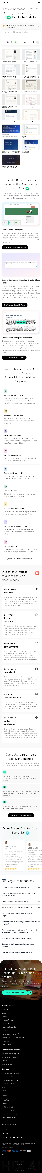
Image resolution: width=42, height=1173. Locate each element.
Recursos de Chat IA (8, 1084)
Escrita (4, 1091)
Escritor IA (5, 1030)
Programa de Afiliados (9, 1110)
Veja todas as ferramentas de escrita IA (20, 559)
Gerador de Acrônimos (12, 455)
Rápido (25, 42)
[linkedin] (10, 1138)
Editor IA (4, 1060)
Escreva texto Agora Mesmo (14, 993)
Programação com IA (9, 1027)
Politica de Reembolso (9, 1121)
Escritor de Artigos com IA (10, 1034)
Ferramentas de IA (8, 1064)
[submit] (37, 42)
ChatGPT (5, 1087)
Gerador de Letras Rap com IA (15, 526)
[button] (21, 887)
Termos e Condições (9, 1117)
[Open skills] (11, 42)
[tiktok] (21, 1138)
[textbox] (21, 35)
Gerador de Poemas (11, 491)
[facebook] (3, 1138)
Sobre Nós (5, 1100)
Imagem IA (5, 1013)
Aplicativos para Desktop (10, 1057)
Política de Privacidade (9, 1114)
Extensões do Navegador (10, 1054)
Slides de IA (6, 1023)
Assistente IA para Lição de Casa (13, 1037)
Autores (4, 1103)
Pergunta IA (5, 1041)
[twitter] (7, 1138)
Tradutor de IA (6, 1044)
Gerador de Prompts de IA (14, 509)
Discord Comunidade (9, 1124)
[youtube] (14, 1138)
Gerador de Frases (11, 546)
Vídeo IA (4, 1016)
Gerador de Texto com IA (13, 395)
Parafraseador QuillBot (12, 435)
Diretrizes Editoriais (8, 1107)
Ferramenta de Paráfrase (13, 415)
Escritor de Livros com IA (13, 473)
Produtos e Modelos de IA (10, 1073)
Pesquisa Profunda (8, 1020)
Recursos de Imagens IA (10, 1080)
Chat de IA (5, 1009)
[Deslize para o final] (19, 42)
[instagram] (18, 1138)
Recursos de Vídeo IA (9, 1077)
